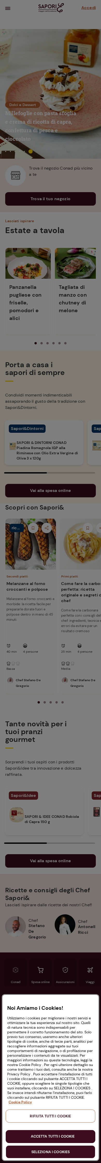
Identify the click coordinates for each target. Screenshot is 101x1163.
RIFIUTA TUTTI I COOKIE (50, 1116)
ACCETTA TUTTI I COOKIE (53, 1136)
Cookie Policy (20, 1102)
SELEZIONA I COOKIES (50, 1152)
